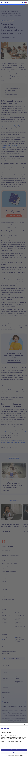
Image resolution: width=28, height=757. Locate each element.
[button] (22, 2)
